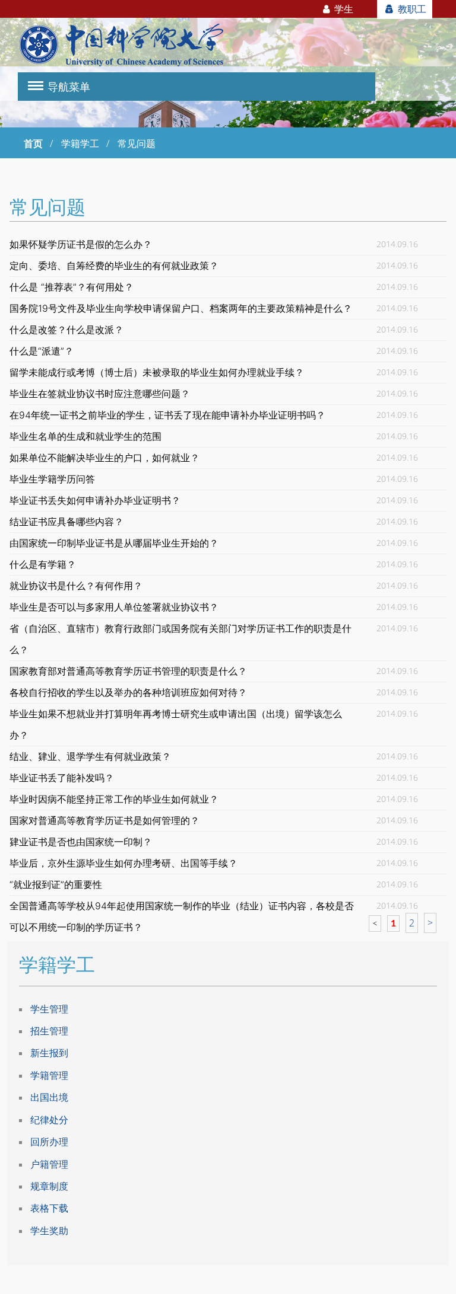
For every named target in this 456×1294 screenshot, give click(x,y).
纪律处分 (49, 1119)
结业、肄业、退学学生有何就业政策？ (90, 756)
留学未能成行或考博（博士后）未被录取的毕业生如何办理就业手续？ (157, 372)
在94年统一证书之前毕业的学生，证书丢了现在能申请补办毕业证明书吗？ (167, 415)
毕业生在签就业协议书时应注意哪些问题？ (100, 394)
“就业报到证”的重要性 (56, 884)
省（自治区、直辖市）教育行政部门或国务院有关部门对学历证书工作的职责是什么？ (181, 639)
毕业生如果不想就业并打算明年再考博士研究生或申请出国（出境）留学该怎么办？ (176, 724)
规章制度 (49, 1186)
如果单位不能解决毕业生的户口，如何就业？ (105, 458)
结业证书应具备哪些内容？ (67, 522)
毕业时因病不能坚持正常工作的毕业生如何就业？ (114, 799)
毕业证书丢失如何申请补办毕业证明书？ (95, 500)
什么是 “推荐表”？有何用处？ (72, 287)
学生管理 (49, 1008)
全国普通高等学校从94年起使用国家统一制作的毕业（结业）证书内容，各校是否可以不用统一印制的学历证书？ (182, 916)
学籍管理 (49, 1075)
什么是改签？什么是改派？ (67, 330)
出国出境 (49, 1097)
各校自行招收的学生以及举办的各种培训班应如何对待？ (128, 692)
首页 (33, 143)
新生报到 (49, 1052)
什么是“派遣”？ (42, 351)
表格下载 (49, 1208)
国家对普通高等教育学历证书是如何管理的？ (105, 820)
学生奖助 (49, 1230)
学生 (342, 8)
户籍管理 (49, 1164)
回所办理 (49, 1141)
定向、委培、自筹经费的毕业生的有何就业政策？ (114, 265)
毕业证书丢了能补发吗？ (62, 778)
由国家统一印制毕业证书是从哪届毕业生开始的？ (114, 543)
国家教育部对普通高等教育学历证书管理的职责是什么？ (128, 671)
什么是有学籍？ (43, 564)
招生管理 (49, 1030)
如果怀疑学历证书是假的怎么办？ (81, 244)
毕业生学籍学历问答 (52, 479)
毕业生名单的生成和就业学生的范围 (86, 436)
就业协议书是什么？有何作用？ (76, 586)
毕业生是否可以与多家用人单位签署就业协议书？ (114, 607)
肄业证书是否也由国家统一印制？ (81, 842)
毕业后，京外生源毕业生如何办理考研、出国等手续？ (124, 863)
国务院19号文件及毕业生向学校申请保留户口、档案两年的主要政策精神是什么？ (181, 308)
